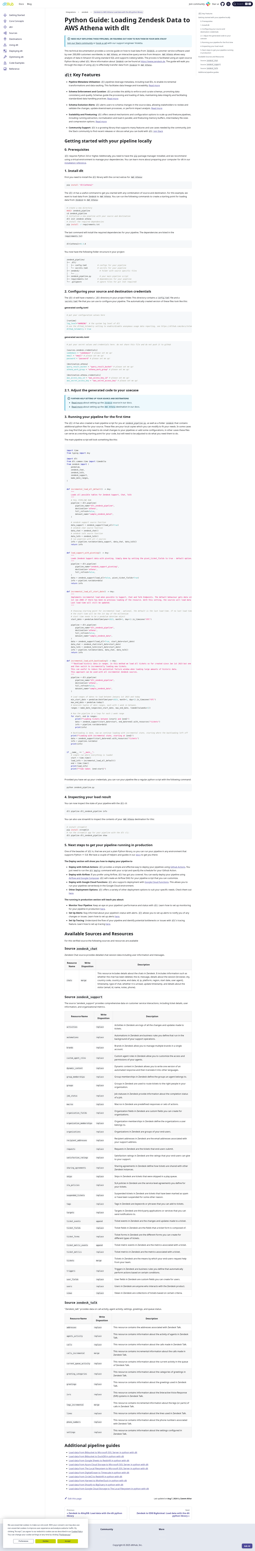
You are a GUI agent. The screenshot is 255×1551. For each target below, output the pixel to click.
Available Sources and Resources (211, 56)
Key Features (205, 13)
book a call (101, 43)
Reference (14, 68)
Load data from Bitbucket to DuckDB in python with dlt (96, 1456)
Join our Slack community (80, 43)
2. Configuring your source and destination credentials (212, 30)
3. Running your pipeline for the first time (216, 42)
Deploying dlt (16, 50)
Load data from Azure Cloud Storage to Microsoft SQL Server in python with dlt (108, 1464)
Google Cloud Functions (157, 882)
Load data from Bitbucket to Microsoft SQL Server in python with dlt (103, 1452)
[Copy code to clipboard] (188, 185)
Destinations (15, 39)
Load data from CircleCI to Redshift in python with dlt (95, 1476)
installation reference (75, 162)
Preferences (23, 1541)
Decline (45, 1541)
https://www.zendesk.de (153, 61)
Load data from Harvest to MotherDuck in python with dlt (98, 1480)
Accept (68, 1541)
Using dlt (13, 45)
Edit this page (75, 1498)
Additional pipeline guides (208, 72)
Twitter (162, 1539)
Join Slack (158, 131)
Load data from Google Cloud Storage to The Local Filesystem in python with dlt (109, 1488)
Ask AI (247, 1546)
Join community (197, 4)
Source (209, 60)
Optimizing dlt (16, 56)
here (71, 893)
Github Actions (177, 867)
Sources (13, 33)
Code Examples (16, 62)
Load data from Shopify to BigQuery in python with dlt (96, 1484)
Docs (21, 4)
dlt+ (11, 27)
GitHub (162, 1534)
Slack (103, 1534)
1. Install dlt (204, 25)
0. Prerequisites (206, 21)
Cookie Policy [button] (76, 1531)
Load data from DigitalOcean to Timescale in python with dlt (99, 1472)
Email (103, 1539)
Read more (154, 85)
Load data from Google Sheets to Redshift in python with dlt (99, 1460)
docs (138, 854)
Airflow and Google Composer (84, 878)
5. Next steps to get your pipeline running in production (216, 51)
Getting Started (17, 15)
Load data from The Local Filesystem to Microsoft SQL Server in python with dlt (108, 1468)
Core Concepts (16, 21)
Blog (29, 4)
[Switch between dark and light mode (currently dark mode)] (228, 4)
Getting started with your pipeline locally (214, 17)
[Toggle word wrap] (183, 315)
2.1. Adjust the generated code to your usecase (215, 37)
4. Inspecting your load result (211, 46)
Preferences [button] (65, 1535)
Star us (215, 4)
